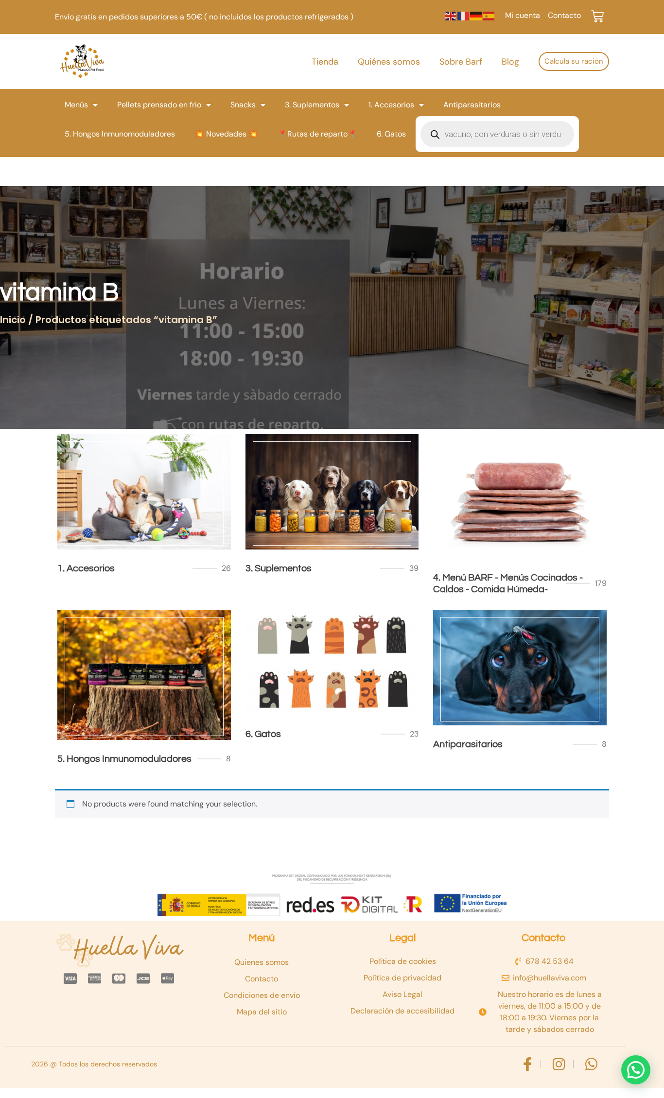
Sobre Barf (460, 62)
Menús (76, 105)
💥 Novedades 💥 (226, 134)
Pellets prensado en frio (159, 105)
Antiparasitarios (472, 105)
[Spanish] (489, 15)
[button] (635, 1069)
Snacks (243, 105)
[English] (451, 15)
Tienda (325, 62)
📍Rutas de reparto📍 (317, 134)
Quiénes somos (389, 62)
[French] (463, 15)
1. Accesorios (391, 105)
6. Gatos (391, 134)
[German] (476, 15)
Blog (510, 62)
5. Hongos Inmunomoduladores (120, 134)
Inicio (13, 319)
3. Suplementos (312, 105)
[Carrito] (597, 16)
